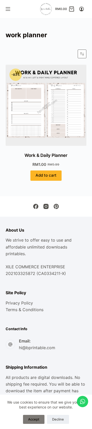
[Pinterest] (56, 206)
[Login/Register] (81, 9)
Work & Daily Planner (46, 155)
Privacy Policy (19, 303)
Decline (58, 419)
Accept (33, 419)
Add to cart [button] (46, 175)
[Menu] (8, 9)
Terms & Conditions (24, 309)
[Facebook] (35, 206)
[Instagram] (46, 206)
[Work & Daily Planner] (46, 105)
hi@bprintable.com (37, 347)
